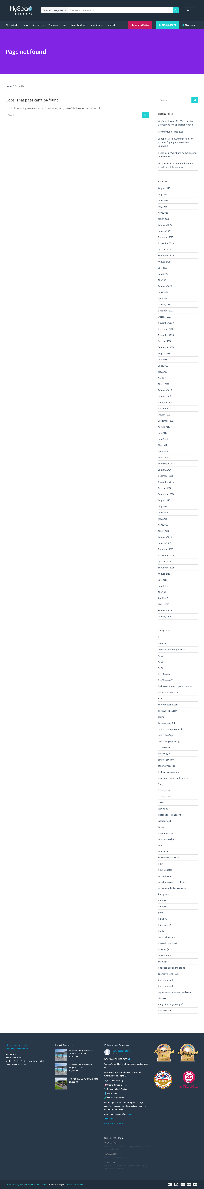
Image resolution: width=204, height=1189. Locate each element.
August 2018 (164, 353)
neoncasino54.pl (166, 839)
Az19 (160, 661)
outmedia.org (165, 875)
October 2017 (164, 414)
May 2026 (162, 206)
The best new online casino (171, 967)
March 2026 (163, 218)
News (160, 863)
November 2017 (166, 408)
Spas (25, 24)
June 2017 (163, 439)
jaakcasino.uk (164, 820)
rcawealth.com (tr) (167, 943)
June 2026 (163, 200)
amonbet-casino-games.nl (171, 649)
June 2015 (163, 585)
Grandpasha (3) (165, 796)
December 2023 (165, 310)
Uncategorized (165, 986)
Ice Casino (163, 808)
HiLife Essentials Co (121, 1050)
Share (121, 1123)
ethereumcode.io (166, 765)
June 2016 (163, 512)
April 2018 (163, 377)
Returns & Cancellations (37, 1184)
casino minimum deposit (170, 729)
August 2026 (164, 188)
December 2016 (165, 475)
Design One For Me (74, 1184)
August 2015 (164, 573)
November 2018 (166, 335)
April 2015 (163, 598)
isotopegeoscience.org (169, 814)
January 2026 (164, 231)
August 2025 (164, 261)
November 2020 (166, 322)
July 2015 (162, 579)
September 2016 (166, 494)
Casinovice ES (164, 747)
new (160, 845)
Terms (9, 1184)
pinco (161, 912)
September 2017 (166, 420)
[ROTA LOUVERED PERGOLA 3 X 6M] (61, 1083)
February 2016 (165, 536)
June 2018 (163, 365)
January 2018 (164, 396)
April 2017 (163, 451)
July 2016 (162, 506)
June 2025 (163, 273)
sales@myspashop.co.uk (17, 1048)
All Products (12, 24)
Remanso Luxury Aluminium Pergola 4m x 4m (81, 1066)
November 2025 (166, 243)
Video (112, 1118)
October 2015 (164, 561)
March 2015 (163, 604)
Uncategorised (165, 979)
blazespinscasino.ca (168, 692)
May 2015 (162, 592)
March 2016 (163, 530)
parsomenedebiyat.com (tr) (172, 888)
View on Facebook (110, 1123)
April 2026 (163, 212)
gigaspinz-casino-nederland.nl (173, 777)
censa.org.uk (164, 753)
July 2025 (162, 267)
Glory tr (162, 784)
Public (161, 930)
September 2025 (166, 255)
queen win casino (166, 937)
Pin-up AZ (163, 900)
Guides (161, 802)
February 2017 (165, 463)
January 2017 (164, 469)
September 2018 (166, 347)
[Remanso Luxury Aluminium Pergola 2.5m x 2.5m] (61, 1055)
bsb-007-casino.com (168, 704)
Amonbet (163, 643)
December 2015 (165, 549)
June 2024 (163, 292)
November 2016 (166, 481)
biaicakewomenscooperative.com (174, 686)
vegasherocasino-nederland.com (174, 992)
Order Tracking (78, 24)
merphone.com (165, 833)
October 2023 (164, 316)
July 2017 (162, 432)
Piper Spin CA (164, 924)
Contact (111, 24)
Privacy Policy (19, 1184)
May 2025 (162, 279)
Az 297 (161, 655)
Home (9, 86)
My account (191, 24)
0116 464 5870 (168, 24)
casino (161, 716)
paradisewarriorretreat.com (172, 882)
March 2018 (163, 384)
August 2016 (164, 500)
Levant (161, 826)
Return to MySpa (140, 24)
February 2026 (165, 224)
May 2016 (162, 518)
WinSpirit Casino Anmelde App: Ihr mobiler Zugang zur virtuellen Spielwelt (175, 142)
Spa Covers (38, 24)
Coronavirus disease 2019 (170, 131)
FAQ (64, 24)
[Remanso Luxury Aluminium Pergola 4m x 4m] (61, 1069)
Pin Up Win (163, 894)
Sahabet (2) (164, 949)
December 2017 (165, 402)
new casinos (164, 851)
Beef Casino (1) (165, 680)
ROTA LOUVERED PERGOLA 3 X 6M (83, 1079)
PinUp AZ (162, 918)
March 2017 (163, 457)
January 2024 (164, 304)
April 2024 (163, 298)
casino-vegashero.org (169, 741)
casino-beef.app (166, 735)
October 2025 (164, 249)
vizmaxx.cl (163, 998)
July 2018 (162, 359)
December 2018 (165, 328)
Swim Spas (163, 961)
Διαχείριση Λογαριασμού (170, 1004)
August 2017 (164, 426)
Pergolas (53, 24)
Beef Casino (164, 673)
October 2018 (164, 341)
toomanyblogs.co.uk (168, 973)
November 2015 (166, 555)
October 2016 (164, 488)
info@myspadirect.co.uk (16, 1045)
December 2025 (165, 237)
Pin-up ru (162, 906)
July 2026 (162, 194)
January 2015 (164, 616)
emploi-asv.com (166, 759)
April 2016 (163, 524)
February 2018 (165, 390)
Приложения (164, 1010)
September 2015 (166, 567)
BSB (160, 698)
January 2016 (164, 543)
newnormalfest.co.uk (168, 857)
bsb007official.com (167, 710)
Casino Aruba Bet (166, 722)
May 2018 (162, 371)
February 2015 (165, 610)
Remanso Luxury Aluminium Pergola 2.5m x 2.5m (81, 1052)
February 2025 (165, 286)
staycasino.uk (164, 955)
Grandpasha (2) (165, 790)
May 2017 (162, 445)
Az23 (160, 667)
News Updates (165, 869)
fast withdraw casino (168, 771)
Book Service (96, 24)
